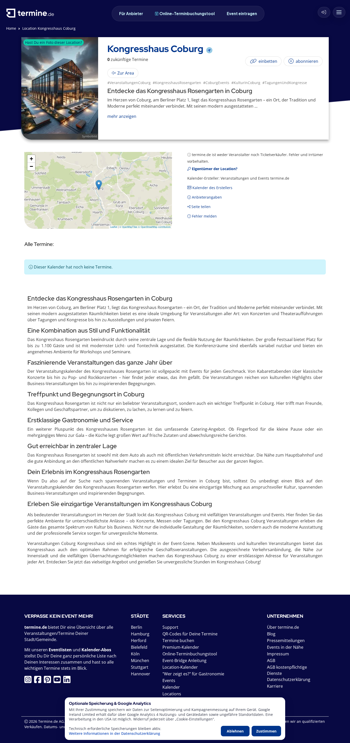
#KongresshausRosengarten (177, 82)
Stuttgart (139, 667)
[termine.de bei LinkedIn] (68, 681)
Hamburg (140, 634)
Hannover (140, 674)
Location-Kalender (180, 667)
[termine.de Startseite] (31, 15)
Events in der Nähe (285, 647)
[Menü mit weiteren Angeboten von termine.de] (339, 12)
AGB (271, 660)
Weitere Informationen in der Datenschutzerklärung (114, 733)
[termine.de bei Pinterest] (49, 681)
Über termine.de (283, 627)
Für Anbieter (131, 13)
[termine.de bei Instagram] (29, 681)
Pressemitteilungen (286, 640)
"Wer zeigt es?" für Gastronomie (193, 674)
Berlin (136, 627)
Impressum (278, 654)
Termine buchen (178, 640)
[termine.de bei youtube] (58, 681)
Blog (271, 634)
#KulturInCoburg (245, 82)
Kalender (171, 687)
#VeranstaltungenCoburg (129, 82)
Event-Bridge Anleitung (184, 660)
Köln (135, 654)
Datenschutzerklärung (288, 679)
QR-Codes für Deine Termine (190, 634)
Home (11, 28)
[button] (99, 185)
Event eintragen (242, 13)
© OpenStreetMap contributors (154, 227)
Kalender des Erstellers (211, 187)
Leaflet (113, 227)
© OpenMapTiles (128, 227)
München (140, 660)
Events (168, 680)
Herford (138, 640)
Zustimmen (266, 731)
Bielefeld (139, 647)
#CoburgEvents (216, 82)
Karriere (275, 686)
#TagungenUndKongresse (284, 82)
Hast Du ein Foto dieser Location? (53, 42)
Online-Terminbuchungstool (187, 13)
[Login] (324, 12)
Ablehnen (235, 731)
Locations (171, 694)
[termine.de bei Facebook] (39, 681)
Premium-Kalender (180, 647)
